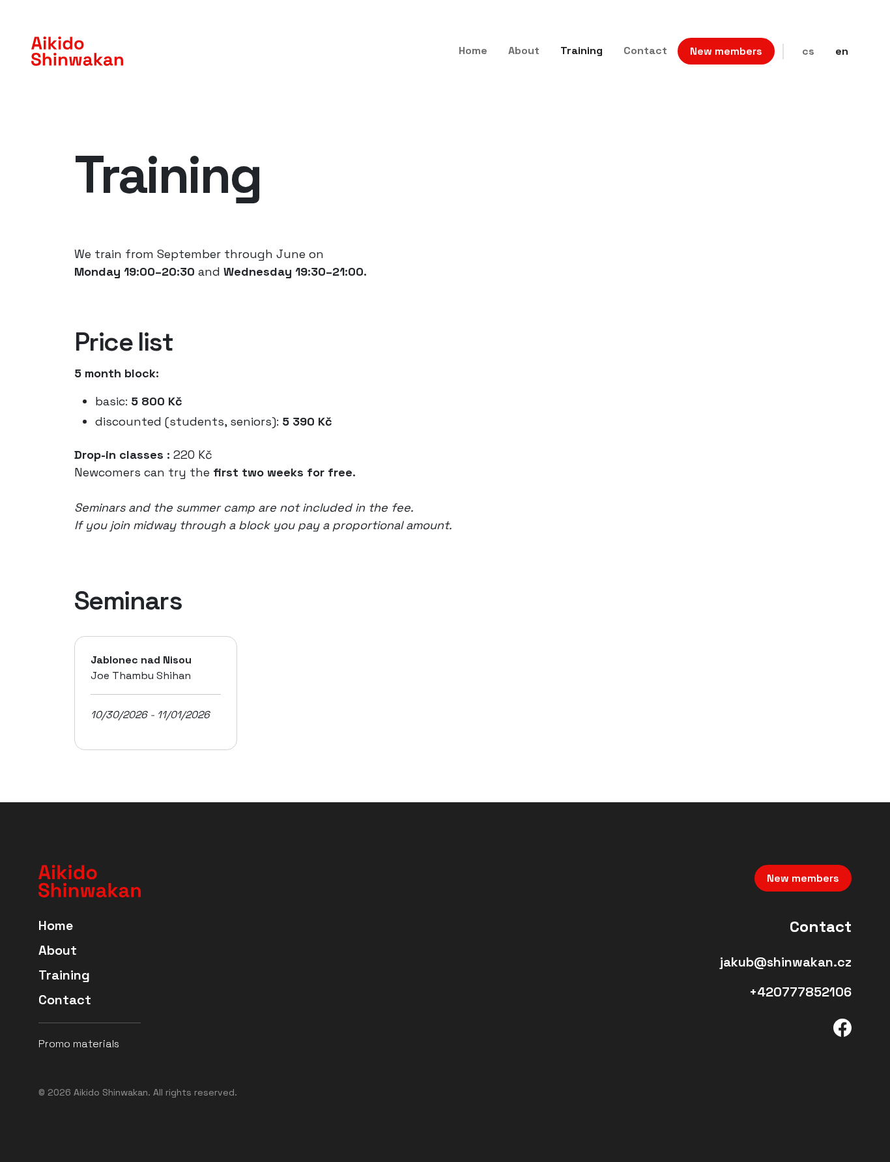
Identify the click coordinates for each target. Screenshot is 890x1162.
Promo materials (78, 1044)
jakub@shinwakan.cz (786, 961)
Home (473, 50)
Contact (645, 50)
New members (726, 51)
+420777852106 (800, 991)
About (523, 50)
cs (808, 51)
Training (581, 50)
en (841, 51)
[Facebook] (842, 1025)
